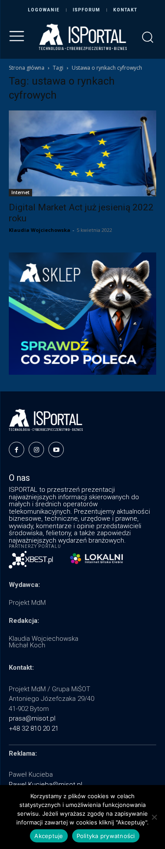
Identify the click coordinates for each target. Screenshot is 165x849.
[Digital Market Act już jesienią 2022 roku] (82, 153)
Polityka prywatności (106, 835)
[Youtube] (56, 449)
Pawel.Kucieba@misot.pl (45, 785)
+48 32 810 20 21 (34, 728)
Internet (20, 192)
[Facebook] (16, 449)
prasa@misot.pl (32, 718)
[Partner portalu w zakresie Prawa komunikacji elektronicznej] (96, 558)
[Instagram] (36, 449)
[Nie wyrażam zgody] (154, 817)
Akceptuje (48, 835)
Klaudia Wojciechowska (39, 230)
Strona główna (26, 67)
